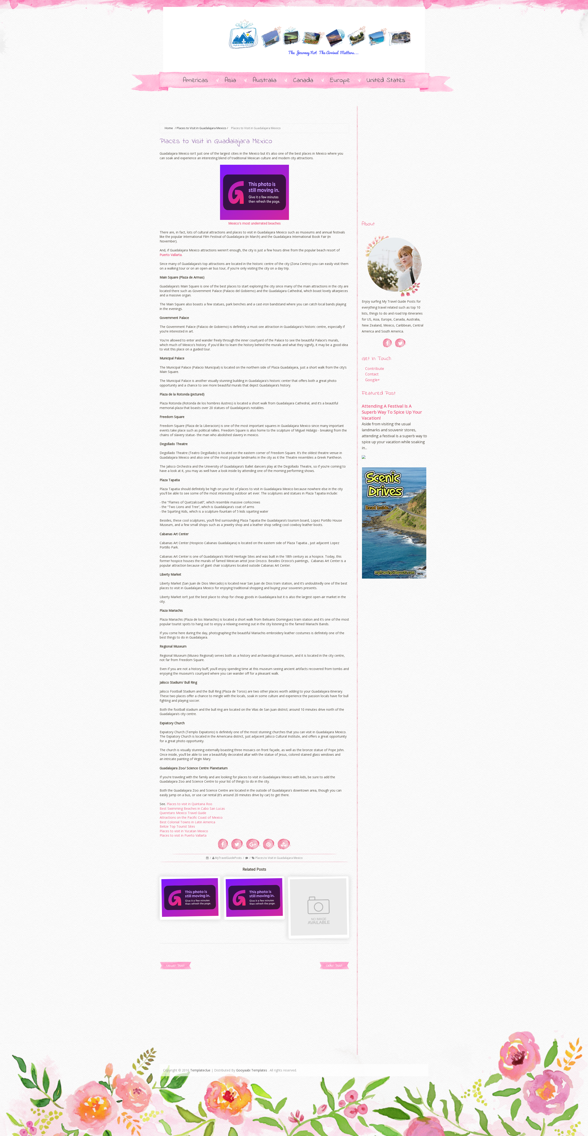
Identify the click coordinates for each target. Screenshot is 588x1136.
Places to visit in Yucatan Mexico (184, 831)
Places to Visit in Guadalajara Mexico (201, 128)
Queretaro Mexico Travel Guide (183, 813)
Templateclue (200, 1070)
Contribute (374, 368)
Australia (265, 80)
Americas (195, 80)
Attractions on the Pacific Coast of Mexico (191, 817)
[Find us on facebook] (387, 343)
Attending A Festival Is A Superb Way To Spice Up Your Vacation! (392, 412)
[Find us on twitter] (400, 343)
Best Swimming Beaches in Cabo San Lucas (192, 808)
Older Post (334, 965)
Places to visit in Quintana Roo (189, 804)
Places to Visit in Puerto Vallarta (254, 909)
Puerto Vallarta (171, 255)
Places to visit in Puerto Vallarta (183, 835)
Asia (230, 80)
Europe (340, 80)
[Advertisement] (243, 111)
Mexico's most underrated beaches (254, 223)
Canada (303, 80)
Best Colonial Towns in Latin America (187, 822)
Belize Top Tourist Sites (177, 826)
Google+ (372, 379)
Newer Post (175, 965)
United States (386, 80)
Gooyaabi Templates (251, 1070)
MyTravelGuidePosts (228, 858)
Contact (372, 374)
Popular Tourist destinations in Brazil (190, 908)
